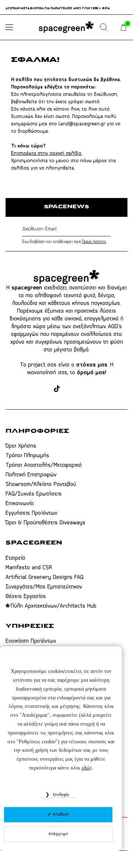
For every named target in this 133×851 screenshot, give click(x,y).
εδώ (86, 768)
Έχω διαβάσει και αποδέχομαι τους (64, 242)
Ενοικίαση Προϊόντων (31, 641)
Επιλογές (60, 795)
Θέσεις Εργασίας (26, 597)
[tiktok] (57, 389)
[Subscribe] (109, 229)
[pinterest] (69, 389)
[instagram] (44, 389)
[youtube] (83, 389)
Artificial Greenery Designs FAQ (44, 577)
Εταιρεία (15, 558)
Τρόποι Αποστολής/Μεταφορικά (44, 465)
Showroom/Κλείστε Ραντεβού (41, 484)
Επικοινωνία (20, 504)
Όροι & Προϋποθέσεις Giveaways (45, 523)
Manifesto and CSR (29, 568)
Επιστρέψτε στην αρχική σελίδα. (46, 153)
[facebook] (30, 389)
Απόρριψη (58, 834)
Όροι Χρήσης (21, 446)
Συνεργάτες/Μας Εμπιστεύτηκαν (44, 587)
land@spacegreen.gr (81, 124)
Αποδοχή (60, 814)
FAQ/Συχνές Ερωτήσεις (34, 494)
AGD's (115, 327)
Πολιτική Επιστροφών (31, 475)
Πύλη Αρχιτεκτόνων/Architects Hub (53, 606)
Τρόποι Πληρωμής (27, 456)
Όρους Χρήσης (94, 242)
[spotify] (97, 389)
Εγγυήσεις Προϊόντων (31, 513)
